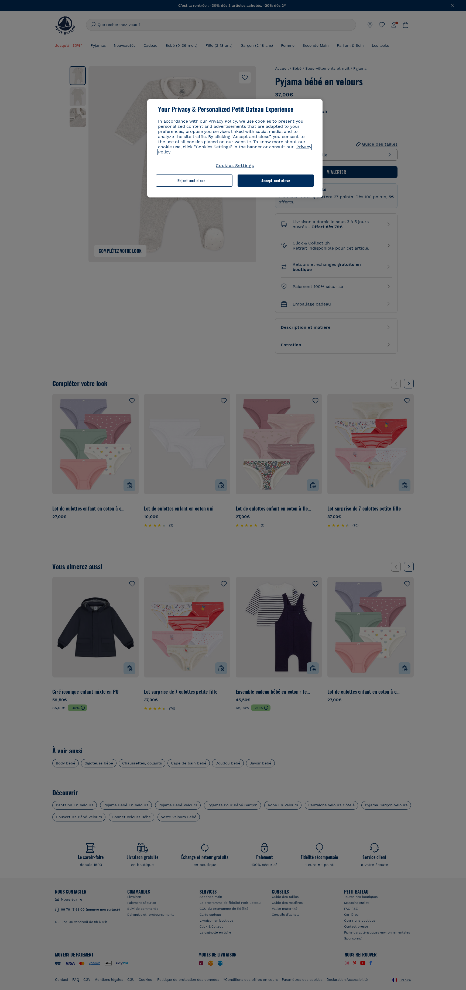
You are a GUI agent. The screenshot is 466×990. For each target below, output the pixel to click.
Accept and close (275, 180)
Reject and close (191, 180)
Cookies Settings (235, 165)
